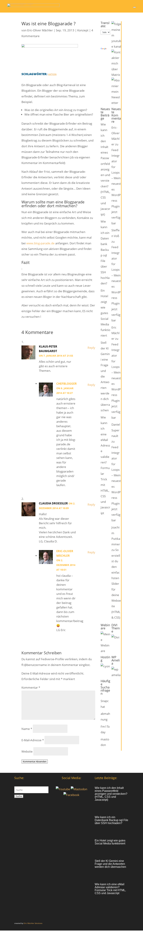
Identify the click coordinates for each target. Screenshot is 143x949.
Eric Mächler (115, 333)
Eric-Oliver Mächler (40, 30)
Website (27, 751)
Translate (113, 49)
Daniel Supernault (115, 430)
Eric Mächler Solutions (33, 923)
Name (26, 729)
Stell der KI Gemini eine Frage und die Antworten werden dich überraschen (110, 863)
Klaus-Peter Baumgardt (48, 349)
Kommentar (30, 687)
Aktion (52, 74)
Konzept (82, 30)
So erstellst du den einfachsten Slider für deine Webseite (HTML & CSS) (116, 583)
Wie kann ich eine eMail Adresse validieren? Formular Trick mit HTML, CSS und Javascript (110, 889)
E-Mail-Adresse (32, 740)
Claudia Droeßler (53, 503)
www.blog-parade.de (40, 243)
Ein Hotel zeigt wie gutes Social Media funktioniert (105, 312)
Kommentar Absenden (34, 761)
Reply (91, 348)
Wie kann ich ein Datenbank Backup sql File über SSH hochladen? (111, 820)
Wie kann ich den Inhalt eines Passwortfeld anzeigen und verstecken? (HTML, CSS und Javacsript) (105, 169)
